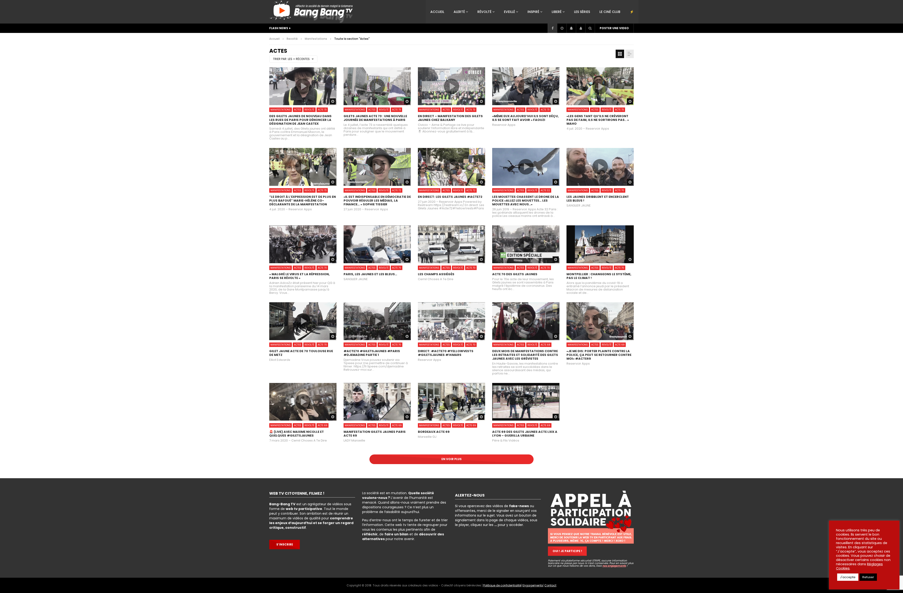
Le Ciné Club (609, 11)
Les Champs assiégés (436, 274)
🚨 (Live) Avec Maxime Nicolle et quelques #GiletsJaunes (296, 434)
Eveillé (509, 11)
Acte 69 (620, 344)
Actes (297, 109)
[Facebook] (552, 28)
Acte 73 (322, 109)
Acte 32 (545, 190)
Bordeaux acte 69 (434, 432)
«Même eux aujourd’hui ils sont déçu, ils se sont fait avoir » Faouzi (525, 118)
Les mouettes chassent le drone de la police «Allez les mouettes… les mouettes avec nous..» (525, 201)
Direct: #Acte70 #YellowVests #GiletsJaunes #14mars (445, 353)
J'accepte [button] (847, 577)
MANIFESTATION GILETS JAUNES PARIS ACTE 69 (375, 434)
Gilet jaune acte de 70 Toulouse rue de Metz (301, 353)
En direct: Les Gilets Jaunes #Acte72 (450, 197)
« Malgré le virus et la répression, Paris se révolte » (299, 276)
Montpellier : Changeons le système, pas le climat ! (598, 276)
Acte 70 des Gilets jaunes (514, 274)
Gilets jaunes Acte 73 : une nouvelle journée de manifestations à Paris (375, 118)
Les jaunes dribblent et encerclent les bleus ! (597, 199)
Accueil (437, 11)
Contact (550, 585)
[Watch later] (561, 28)
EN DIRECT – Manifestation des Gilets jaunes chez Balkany (450, 118)
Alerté (459, 11)
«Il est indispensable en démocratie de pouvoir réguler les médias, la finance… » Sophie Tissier (377, 201)
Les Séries (582, 11)
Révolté (484, 11)
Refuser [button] (868, 577)
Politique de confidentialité (502, 585)
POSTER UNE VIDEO (614, 28)
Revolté (292, 39)
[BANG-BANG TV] (312, 12)
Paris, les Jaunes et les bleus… (370, 274)
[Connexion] (580, 28)
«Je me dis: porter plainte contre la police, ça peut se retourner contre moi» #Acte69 (598, 355)
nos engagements (614, 566)
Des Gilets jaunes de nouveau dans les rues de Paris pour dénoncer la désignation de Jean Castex (300, 120)
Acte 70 (619, 190)
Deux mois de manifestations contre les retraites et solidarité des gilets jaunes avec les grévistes (525, 355)
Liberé (557, 11)
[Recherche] (590, 28)
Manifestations (316, 39)
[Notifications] (571, 28)
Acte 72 (396, 190)
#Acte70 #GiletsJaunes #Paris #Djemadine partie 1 (372, 353)
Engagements (533, 585)
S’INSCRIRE (284, 544)
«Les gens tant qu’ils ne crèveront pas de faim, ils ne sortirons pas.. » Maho (597, 120)
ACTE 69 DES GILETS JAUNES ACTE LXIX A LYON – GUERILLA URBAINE (524, 434)
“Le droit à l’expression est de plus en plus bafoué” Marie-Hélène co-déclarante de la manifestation (302, 201)
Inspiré (533, 11)
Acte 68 (545, 344)
